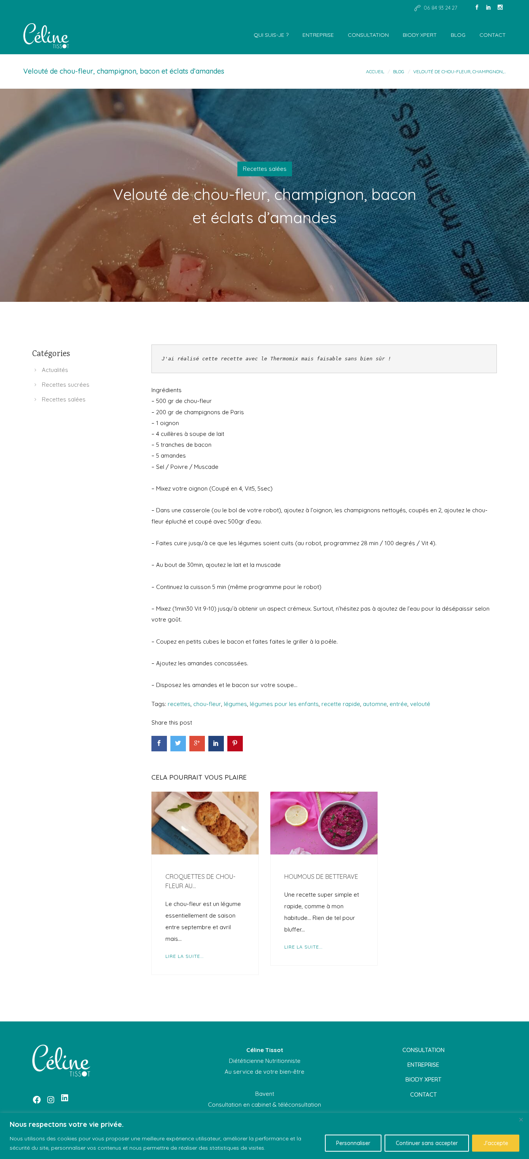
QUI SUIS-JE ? (271, 34)
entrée (398, 704)
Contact (492, 34)
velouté (420, 704)
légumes (235, 704)
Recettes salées (265, 168)
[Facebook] (477, 7)
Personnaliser (353, 1143)
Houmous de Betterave (321, 876)
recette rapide (340, 704)
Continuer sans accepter (427, 1143)
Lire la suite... (184, 956)
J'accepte (495, 1143)
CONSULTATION (368, 34)
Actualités (55, 370)
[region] (264, 1136)
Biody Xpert (420, 34)
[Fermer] (521, 1119)
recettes (179, 704)
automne (375, 704)
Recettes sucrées (65, 384)
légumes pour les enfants (284, 704)
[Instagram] (500, 7)
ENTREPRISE (318, 34)
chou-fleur (207, 704)
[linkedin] (488, 7)
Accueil (375, 71)
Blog (458, 34)
